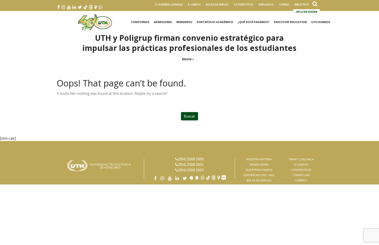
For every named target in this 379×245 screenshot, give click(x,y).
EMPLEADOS (266, 4)
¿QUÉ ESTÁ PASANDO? (254, 22)
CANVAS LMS (301, 175)
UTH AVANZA (320, 22)
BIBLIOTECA (302, 4)
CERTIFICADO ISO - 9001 (259, 175)
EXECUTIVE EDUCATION (290, 22)
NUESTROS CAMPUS (259, 170)
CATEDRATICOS (243, 4)
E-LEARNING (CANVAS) (169, 4)
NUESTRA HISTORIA (259, 159)
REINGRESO (184, 22)
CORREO (284, 4)
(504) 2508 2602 (191, 170)
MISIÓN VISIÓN (259, 164)
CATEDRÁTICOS (301, 170)
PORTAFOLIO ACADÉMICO (215, 22)
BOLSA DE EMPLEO (217, 4)
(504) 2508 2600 (191, 159)
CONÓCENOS (140, 22)
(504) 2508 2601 (191, 164)
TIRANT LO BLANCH (301, 159)
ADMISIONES (163, 22)
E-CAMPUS (194, 4)
